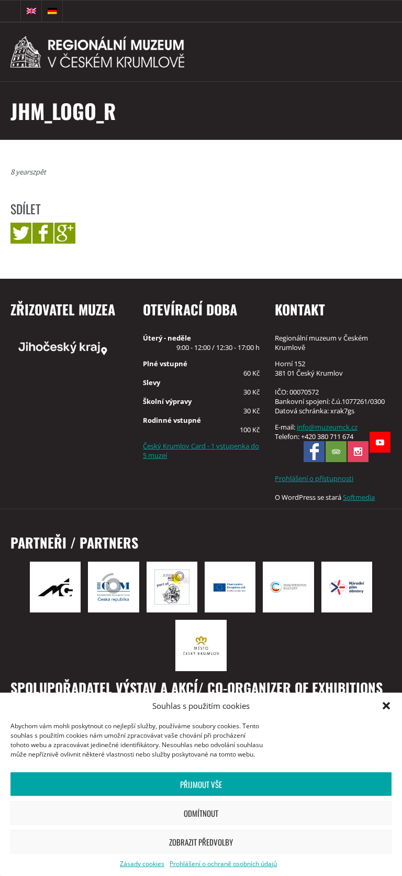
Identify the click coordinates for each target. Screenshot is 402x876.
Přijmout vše (201, 784)
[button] (386, 705)
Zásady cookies (142, 863)
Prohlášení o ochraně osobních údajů (223, 863)
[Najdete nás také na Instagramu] (358, 451)
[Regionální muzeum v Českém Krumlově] (126, 52)
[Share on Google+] (64, 233)
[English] (31, 11)
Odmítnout (201, 813)
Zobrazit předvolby (201, 842)
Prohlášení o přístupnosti (314, 478)
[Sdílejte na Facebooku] (42, 233)
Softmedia (359, 497)
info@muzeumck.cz (327, 427)
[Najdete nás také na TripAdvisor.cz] (336, 451)
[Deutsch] (52, 11)
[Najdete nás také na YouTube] (380, 442)
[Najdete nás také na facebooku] (314, 451)
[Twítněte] (20, 233)
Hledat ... (10, 11)
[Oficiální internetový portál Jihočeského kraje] (69, 347)
